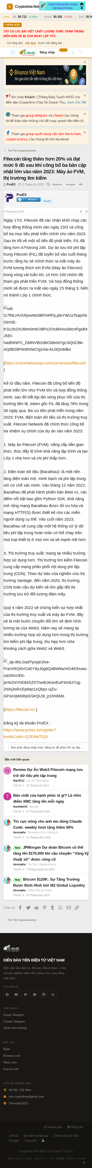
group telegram (37, 115)
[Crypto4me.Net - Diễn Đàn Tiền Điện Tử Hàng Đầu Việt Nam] (27, 52)
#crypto (70, 184)
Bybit (6, 1049)
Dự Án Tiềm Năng (38, 780)
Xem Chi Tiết (76, 102)
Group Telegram (13, 1015)
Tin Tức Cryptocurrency (42, 864)
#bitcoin (57, 184)
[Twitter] (25, 994)
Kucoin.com (11, 1069)
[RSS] (43, 1140)
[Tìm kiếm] (80, 52)
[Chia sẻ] (81, 212)
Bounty (34, 806)
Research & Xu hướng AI (43, 832)
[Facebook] (7, 994)
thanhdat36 (20, 806)
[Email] (34, 994)
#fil (81, 184)
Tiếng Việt (76, 1127)
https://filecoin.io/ (20, 709)
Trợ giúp (13, 1140)
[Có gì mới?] (72, 52)
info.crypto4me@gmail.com (26, 1096)
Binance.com (11, 1055)
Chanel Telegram (14, 1021)
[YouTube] (16, 994)
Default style (54, 1127)
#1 (86, 211)
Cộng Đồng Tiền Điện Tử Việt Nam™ (46, 1151)
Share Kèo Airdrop (15, 1028)
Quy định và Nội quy (36, 1135)
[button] (13, 52)
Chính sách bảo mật (66, 1135)
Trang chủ (30, 1140)
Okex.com (10, 1062)
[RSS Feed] (53, 994)
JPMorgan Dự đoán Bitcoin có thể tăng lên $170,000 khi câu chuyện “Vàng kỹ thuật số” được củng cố (51, 853)
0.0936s (60, 1158)
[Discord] (44, 994)
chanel (58, 115)
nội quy (30, 43)
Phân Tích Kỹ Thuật (40, 890)
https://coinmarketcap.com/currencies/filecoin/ (45, 363)
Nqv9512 (19, 780)
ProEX (11, 184)
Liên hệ (13, 1135)
